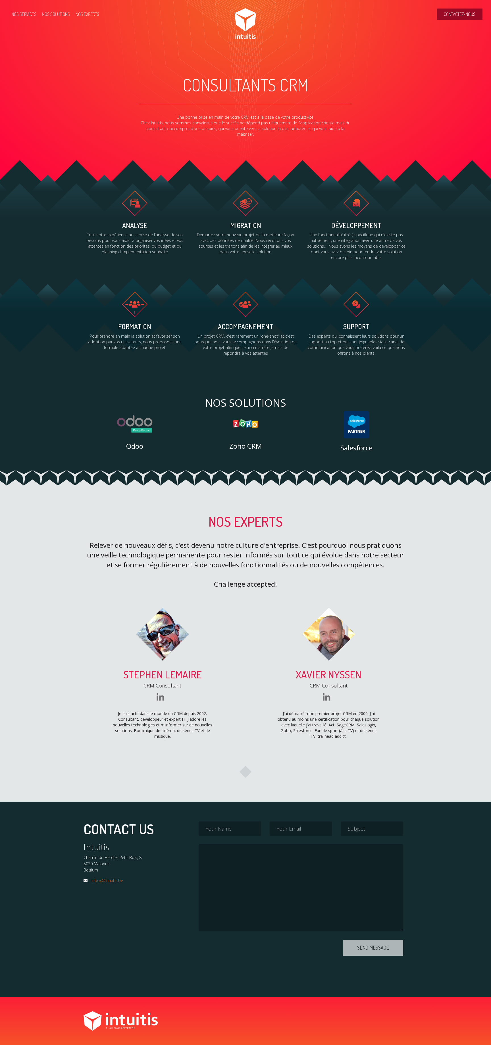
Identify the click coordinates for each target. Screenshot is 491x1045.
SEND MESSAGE (373, 947)
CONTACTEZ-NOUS (459, 14)
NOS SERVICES (23, 14)
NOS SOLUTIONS (56, 14)
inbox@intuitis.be (107, 880)
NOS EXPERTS (87, 14)
